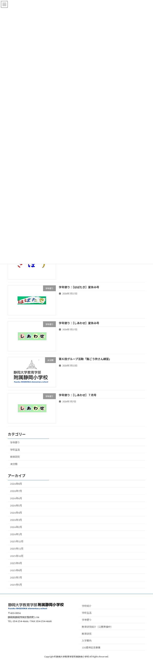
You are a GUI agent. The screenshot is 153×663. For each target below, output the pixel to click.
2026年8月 (16, 483)
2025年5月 (16, 584)
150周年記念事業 (91, 647)
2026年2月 (16, 527)
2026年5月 (16, 505)
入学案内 (86, 640)
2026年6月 (16, 498)
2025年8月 (16, 570)
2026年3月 (16, 519)
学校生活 (15, 449)
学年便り (15, 442)
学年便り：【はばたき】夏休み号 (79, 287)
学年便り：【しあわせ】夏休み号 (79, 323)
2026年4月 (16, 512)
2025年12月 (16, 541)
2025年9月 (16, 563)
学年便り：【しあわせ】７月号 (77, 395)
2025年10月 (16, 555)
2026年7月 (16, 490)
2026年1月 (16, 534)
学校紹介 (86, 606)
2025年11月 (16, 548)
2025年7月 (16, 577)
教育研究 (15, 456)
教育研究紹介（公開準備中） (97, 626)
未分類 (13, 464)
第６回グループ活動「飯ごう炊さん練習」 (85, 359)
